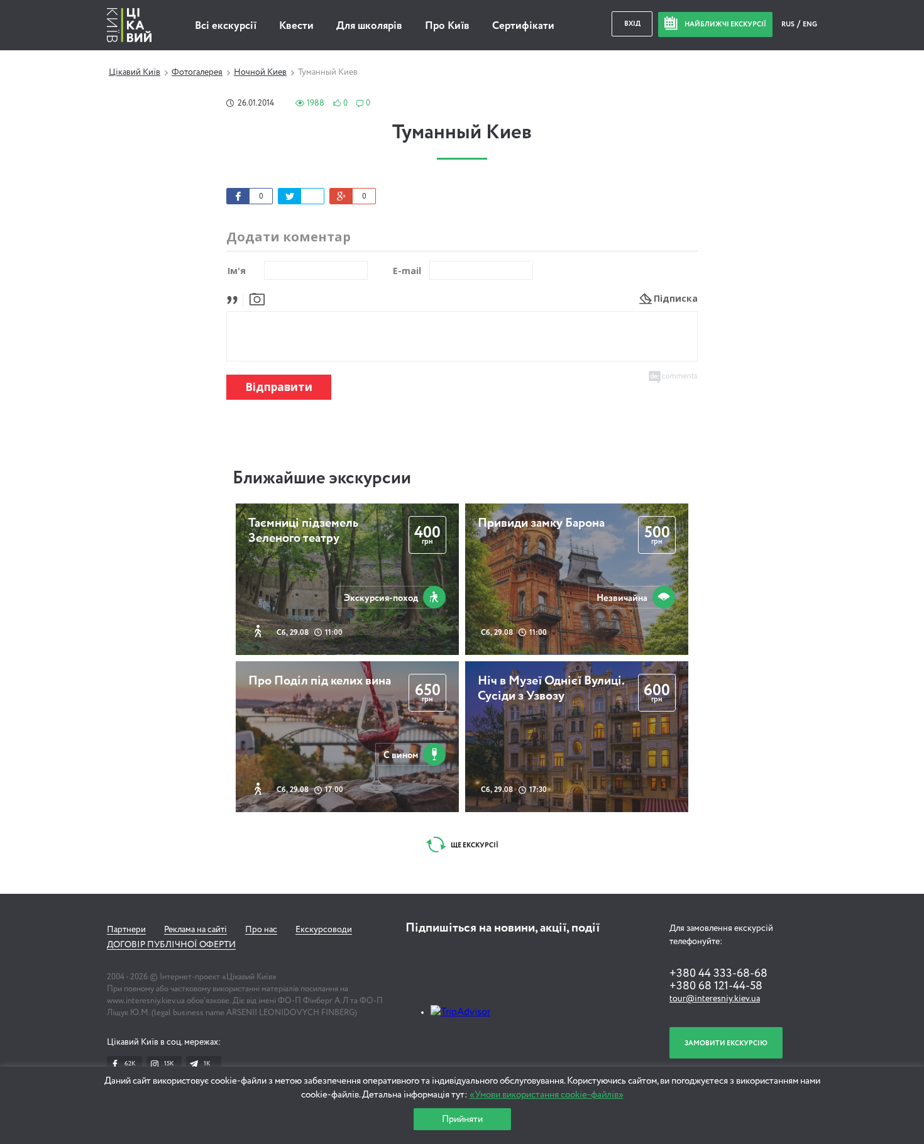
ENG (810, 24)
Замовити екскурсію (726, 1043)
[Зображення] (257, 298)
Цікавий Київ (134, 72)
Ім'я (237, 271)
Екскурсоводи (323, 929)
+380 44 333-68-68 (718, 973)
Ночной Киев (260, 72)
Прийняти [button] (462, 1119)
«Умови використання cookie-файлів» (547, 1094)
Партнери (126, 929)
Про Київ (447, 26)
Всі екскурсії (225, 26)
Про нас (261, 929)
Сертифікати (523, 26)
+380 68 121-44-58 (715, 986)
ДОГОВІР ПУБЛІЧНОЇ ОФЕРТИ (171, 944)
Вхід (632, 23)
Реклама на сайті (195, 929)
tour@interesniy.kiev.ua (714, 998)
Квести (296, 26)
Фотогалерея (197, 72)
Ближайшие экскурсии (322, 478)
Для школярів (369, 26)
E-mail (407, 271)
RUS (788, 24)
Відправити (278, 387)
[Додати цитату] (235, 298)
